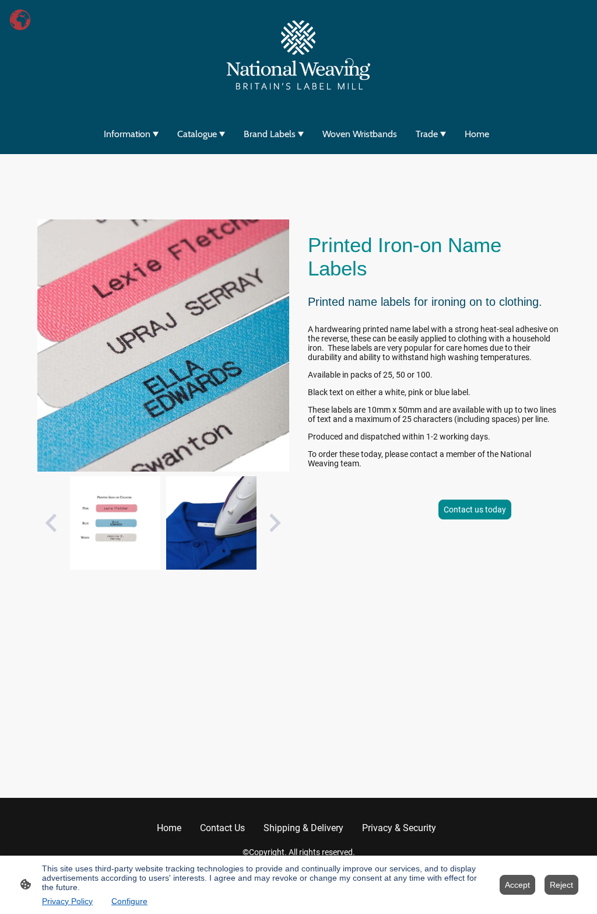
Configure (129, 901)
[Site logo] (298, 56)
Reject (561, 884)
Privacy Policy (67, 901)
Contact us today (475, 509)
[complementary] (20, 20)
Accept (517, 884)
